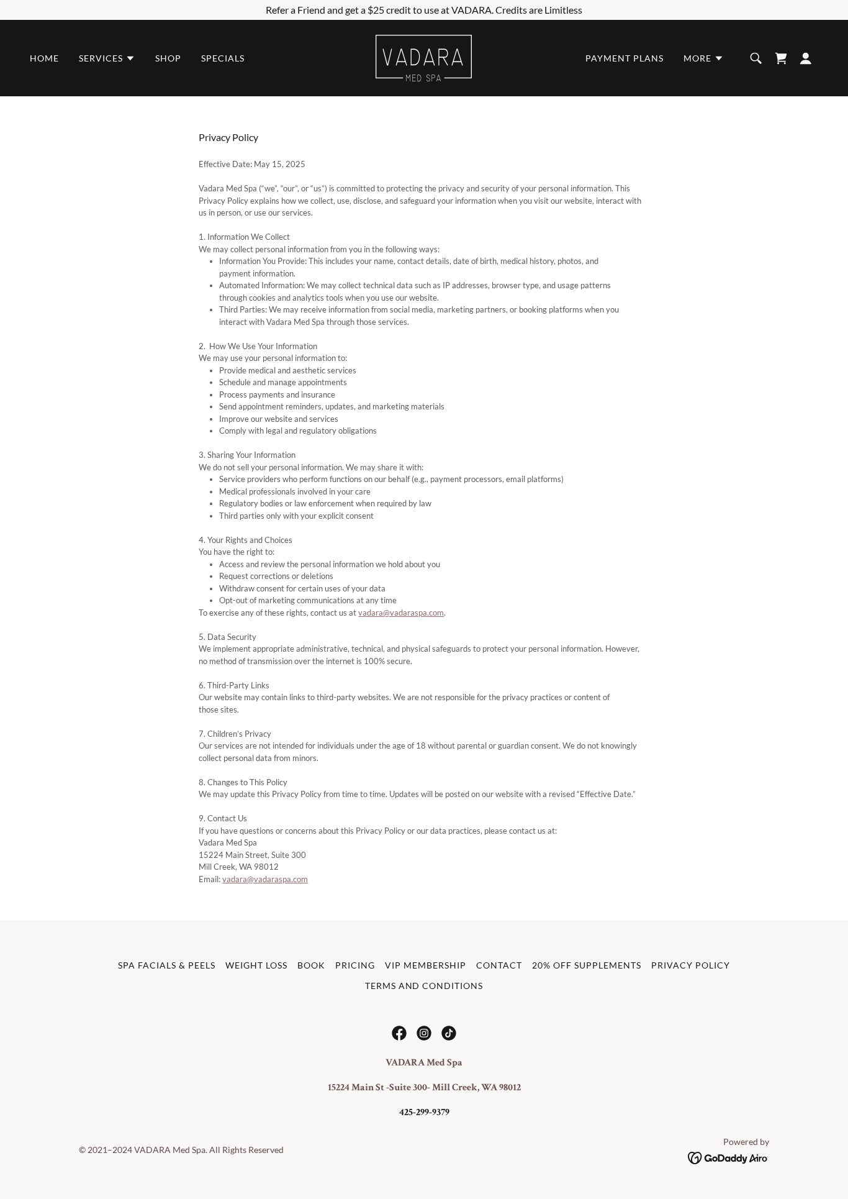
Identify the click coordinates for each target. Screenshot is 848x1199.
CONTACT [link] (499, 965)
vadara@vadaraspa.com (401, 613)
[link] (424, 57)
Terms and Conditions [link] (424, 985)
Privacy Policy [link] (690, 965)
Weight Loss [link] (256, 965)
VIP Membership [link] (425, 965)
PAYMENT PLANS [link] (624, 58)
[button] (107, 58)
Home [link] (44, 58)
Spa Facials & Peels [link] (166, 965)
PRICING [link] (355, 965)
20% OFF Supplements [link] (586, 965)
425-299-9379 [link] (424, 1112)
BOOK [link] (311, 965)
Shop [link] (168, 58)
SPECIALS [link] (223, 58)
